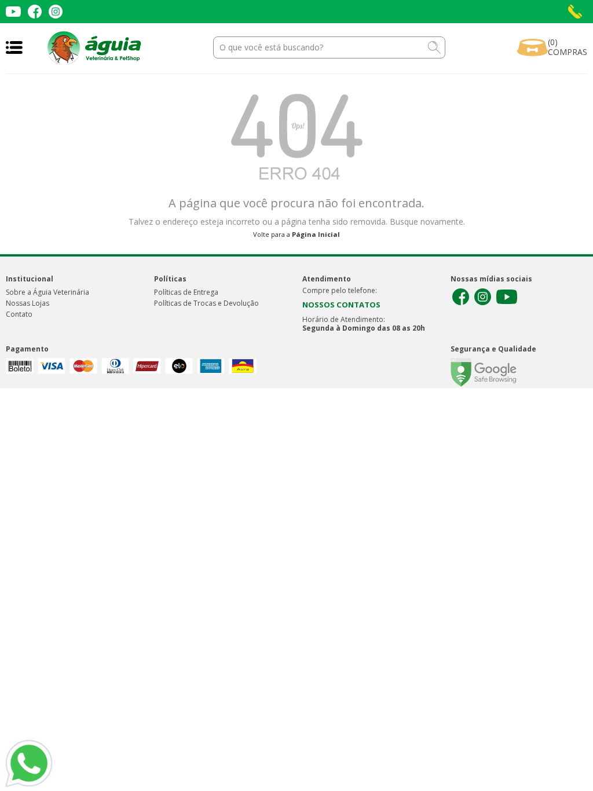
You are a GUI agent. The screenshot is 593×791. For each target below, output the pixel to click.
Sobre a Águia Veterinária (47, 292)
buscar (434, 47)
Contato (19, 314)
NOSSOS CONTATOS (341, 304)
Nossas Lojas (27, 303)
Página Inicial (316, 234)
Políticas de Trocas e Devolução (206, 303)
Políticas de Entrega (186, 292)
